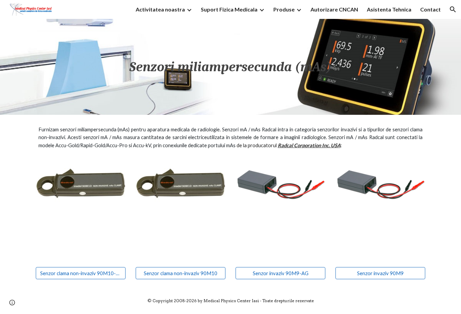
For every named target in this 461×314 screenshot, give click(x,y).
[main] (230, 67)
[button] (453, 9)
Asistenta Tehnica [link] (389, 9)
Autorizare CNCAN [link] (334, 9)
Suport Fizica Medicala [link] (229, 9)
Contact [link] (430, 9)
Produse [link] (284, 9)
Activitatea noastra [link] (160, 9)
